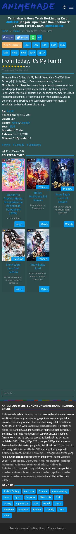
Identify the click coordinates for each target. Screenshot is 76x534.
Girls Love (29, 491)
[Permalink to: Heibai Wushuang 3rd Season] (38, 173)
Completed (34, 144)
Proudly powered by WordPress (28, 528)
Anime (15, 122)
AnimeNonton (24, 464)
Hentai (46, 503)
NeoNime (7, 464)
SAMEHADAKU (36, 426)
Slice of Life (45, 497)
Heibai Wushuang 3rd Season (38, 196)
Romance (62, 212)
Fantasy (66, 209)
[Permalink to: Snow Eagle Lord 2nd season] (13, 244)
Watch (19, 224)
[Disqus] (38, 343)
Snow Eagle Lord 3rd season (62, 198)
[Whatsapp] (33, 37)
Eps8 (23, 52)
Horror (7, 497)
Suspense (30, 497)
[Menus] (71, 7)
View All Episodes (12, 44)
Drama (58, 503)
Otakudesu (41, 464)
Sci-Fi (36, 503)
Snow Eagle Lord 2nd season (13, 268)
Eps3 (44, 44)
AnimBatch (8, 468)
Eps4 (53, 44)
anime (7, 144)
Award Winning (59, 491)
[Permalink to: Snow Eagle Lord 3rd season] (62, 174)
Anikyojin (56, 464)
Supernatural (38, 208)
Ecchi (58, 497)
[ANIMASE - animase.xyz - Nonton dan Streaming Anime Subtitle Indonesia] (28, 7)
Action (10, 218)
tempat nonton (33, 414)
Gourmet (43, 491)
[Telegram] (39, 37)
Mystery (7, 503)
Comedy (25, 122)
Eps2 (36, 44)
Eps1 (27, 44)
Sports (18, 497)
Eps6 (6, 52)
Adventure (66, 206)
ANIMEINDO (52, 426)
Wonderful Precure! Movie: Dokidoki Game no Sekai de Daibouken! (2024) (13, 204)
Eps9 (32, 52)
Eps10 (42, 52)
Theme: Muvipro (57, 528)
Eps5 (62, 44)
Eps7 (14, 52)
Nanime (65, 460)
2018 (12, 126)
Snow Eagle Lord (38, 266)
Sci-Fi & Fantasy (11, 491)
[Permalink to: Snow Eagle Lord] (38, 244)
